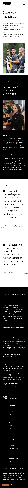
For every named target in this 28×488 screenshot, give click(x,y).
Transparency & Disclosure (14, 458)
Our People (11, 411)
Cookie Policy (16, 481)
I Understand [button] (5, 484)
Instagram (11, 428)
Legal (10, 461)
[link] (7, 226)
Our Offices (11, 445)
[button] (14, 485)
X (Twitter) (11, 431)
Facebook (11, 433)
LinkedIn (11, 425)
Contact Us (11, 442)
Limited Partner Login (13, 448)
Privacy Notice (12, 464)
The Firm (11, 408)
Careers (10, 416)
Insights (10, 414)
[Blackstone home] (14, 397)
